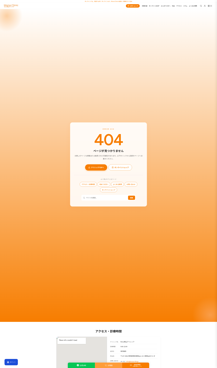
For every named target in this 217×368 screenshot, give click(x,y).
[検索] (201, 6)
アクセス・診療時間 (88, 184)
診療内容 (144, 6)
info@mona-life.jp (132, 361)
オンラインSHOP (154, 6)
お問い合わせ (131, 184)
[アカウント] (204, 6)
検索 (131, 198)
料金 (173, 6)
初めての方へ (103, 184)
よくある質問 (193, 6)
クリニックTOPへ (97, 167)
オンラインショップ (121, 167)
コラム (185, 6)
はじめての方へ (165, 6)
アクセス (179, 6)
